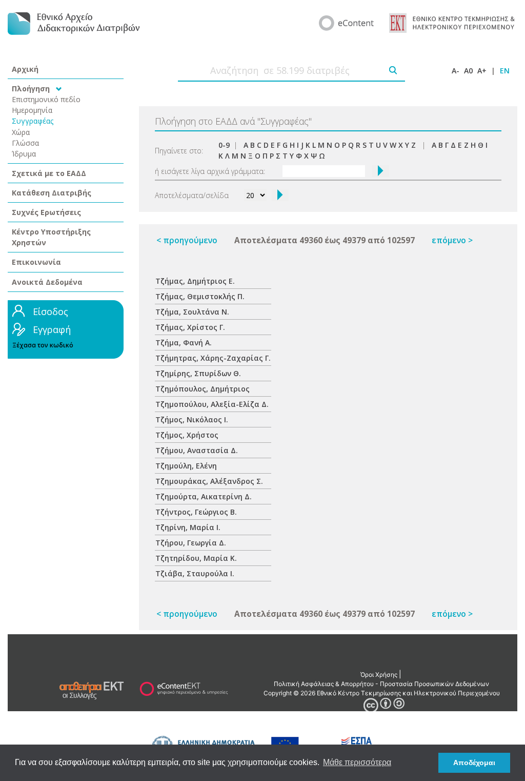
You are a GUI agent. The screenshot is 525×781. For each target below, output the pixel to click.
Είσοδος (50, 311)
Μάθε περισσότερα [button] (357, 762)
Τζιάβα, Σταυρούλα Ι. (194, 573)
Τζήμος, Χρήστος (186, 435)
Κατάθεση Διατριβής (51, 193)
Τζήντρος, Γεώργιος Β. (196, 512)
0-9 (224, 145)
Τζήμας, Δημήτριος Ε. (195, 281)
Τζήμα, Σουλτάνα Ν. (192, 312)
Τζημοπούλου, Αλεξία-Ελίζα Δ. (212, 404)
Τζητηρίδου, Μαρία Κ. (196, 558)
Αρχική (25, 69)
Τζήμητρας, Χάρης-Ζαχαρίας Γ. (213, 358)
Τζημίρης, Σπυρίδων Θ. (198, 373)
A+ (482, 70)
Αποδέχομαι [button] (474, 762)
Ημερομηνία (32, 110)
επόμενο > (452, 240)
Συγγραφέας (33, 121)
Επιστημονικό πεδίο (46, 99)
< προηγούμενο (186, 240)
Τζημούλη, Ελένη (186, 466)
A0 (468, 70)
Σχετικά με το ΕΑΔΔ (49, 173)
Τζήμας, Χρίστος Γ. (190, 327)
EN (505, 70)
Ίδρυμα (24, 154)
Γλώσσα (25, 143)
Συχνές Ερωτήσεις (46, 212)
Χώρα (21, 132)
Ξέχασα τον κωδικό (42, 345)
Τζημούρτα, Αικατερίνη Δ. (203, 496)
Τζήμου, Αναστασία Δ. (196, 450)
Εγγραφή (52, 329)
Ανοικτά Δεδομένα (47, 282)
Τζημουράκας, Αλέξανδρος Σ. (209, 481)
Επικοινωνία (36, 262)
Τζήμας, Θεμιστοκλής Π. (200, 296)
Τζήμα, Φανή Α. (183, 342)
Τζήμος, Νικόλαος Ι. (191, 419)
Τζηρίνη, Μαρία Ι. (187, 527)
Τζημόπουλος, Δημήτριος (202, 389)
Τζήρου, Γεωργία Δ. (190, 543)
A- (455, 70)
